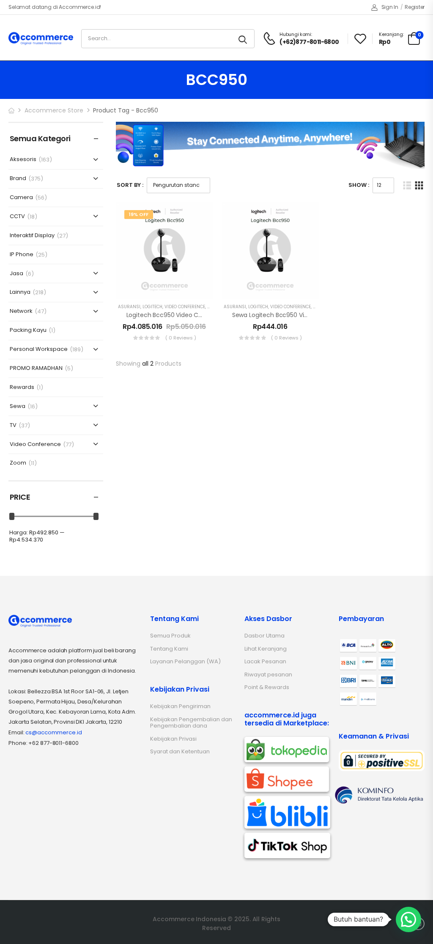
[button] (408, 919)
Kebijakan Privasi (173, 739)
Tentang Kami (169, 649)
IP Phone (21, 254)
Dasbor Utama (264, 636)
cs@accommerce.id (53, 732)
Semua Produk (170, 636)
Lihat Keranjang (265, 649)
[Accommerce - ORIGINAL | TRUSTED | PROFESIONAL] (40, 38)
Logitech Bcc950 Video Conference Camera (190, 315)
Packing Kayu (28, 330)
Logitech (152, 307)
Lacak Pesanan (265, 661)
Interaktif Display (32, 235)
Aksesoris (23, 159)
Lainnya (20, 292)
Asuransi (129, 307)
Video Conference (35, 444)
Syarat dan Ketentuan (180, 751)
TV (13, 425)
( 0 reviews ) (180, 337)
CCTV (17, 216)
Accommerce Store (54, 110)
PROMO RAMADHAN (36, 368)
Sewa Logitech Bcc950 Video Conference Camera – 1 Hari (315, 315)
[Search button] (243, 38)
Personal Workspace (39, 349)
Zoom (18, 463)
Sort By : (130, 185)
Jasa (16, 273)
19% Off (138, 214)
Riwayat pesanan (268, 674)
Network (21, 311)
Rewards (22, 387)
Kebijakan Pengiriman (180, 706)
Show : (358, 185)
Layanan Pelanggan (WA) (185, 661)
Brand (18, 178)
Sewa (17, 406)
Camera (21, 197)
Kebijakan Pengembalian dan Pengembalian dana (191, 722)
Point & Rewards (266, 687)
